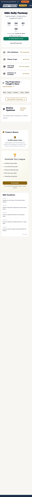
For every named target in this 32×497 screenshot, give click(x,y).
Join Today (23, 5)
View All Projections (16, 43)
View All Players (7, 86)
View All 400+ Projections (15, 99)
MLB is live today (16, 36)
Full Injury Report (23, 109)
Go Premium (15, 183)
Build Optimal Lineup (17, 38)
